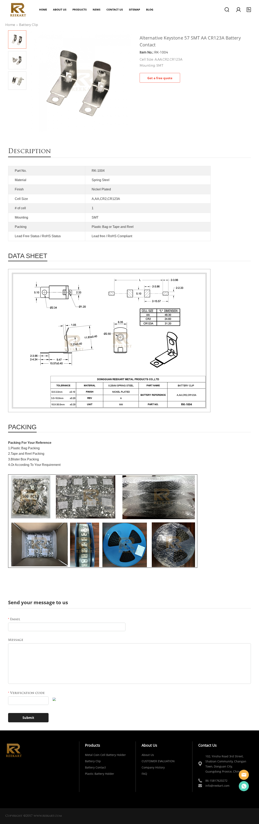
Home (43, 9)
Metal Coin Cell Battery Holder (105, 755)
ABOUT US (59, 9)
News (96, 9)
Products (79, 9)
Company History (153, 767)
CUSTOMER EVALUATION (158, 761)
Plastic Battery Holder (99, 774)
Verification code (26, 693)
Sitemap (134, 9)
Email (14, 619)
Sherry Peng (244, 786)
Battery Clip (28, 25)
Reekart (244, 775)
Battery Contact (95, 767)
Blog (149, 9)
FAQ (144, 774)
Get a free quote (159, 78)
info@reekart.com (217, 786)
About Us (148, 755)
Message (15, 640)
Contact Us (114, 9)
